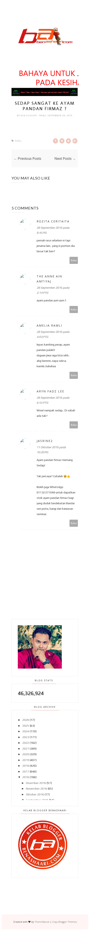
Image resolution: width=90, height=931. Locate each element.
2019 (25, 760)
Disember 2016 (36, 783)
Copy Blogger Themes (64, 921)
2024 (25, 731)
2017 (25, 771)
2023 (25, 737)
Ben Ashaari (29, 115)
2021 (25, 748)
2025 (25, 725)
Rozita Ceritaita (53, 221)
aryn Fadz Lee (50, 391)
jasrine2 (45, 441)
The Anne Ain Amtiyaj (49, 278)
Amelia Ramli (49, 325)
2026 (25, 719)
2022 (25, 742)
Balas (74, 260)
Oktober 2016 (35, 794)
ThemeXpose (42, 921)
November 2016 (36, 788)
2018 (25, 765)
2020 (25, 754)
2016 (25, 777)
